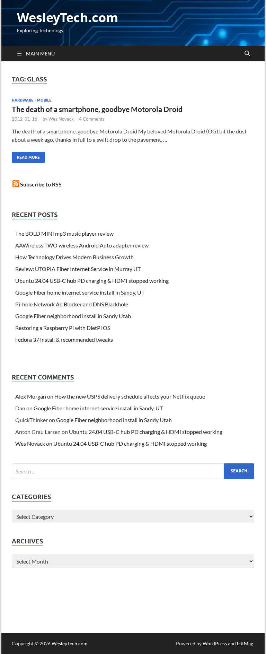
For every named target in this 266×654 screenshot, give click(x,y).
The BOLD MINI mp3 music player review (64, 233)
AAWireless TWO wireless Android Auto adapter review (82, 245)
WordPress (215, 643)
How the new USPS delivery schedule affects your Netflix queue (129, 396)
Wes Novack (61, 119)
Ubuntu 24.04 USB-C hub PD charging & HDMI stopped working (92, 280)
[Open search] (247, 54)
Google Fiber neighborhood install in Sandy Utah (73, 316)
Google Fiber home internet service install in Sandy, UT (79, 292)
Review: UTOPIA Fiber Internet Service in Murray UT (78, 268)
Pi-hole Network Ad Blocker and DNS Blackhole (71, 304)
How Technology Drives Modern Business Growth (74, 257)
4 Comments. (92, 119)
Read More (26, 156)
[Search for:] (133, 471)
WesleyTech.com (67, 17)
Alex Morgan (30, 396)
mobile (44, 100)
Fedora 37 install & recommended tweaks (64, 339)
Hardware (23, 100)
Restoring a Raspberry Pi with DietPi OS (62, 327)
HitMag (245, 643)
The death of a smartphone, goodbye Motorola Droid (97, 109)
